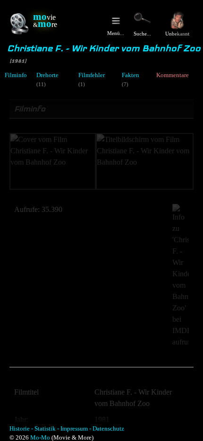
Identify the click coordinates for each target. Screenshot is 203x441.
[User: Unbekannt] (177, 20)
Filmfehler (91, 75)
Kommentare (172, 75)
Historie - (21, 428)
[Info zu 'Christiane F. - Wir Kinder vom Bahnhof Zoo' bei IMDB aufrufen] (176, 276)
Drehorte (47, 75)
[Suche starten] (142, 18)
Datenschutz (108, 428)
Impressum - (75, 428)
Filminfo (16, 75)
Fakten (130, 75)
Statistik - (46, 428)
